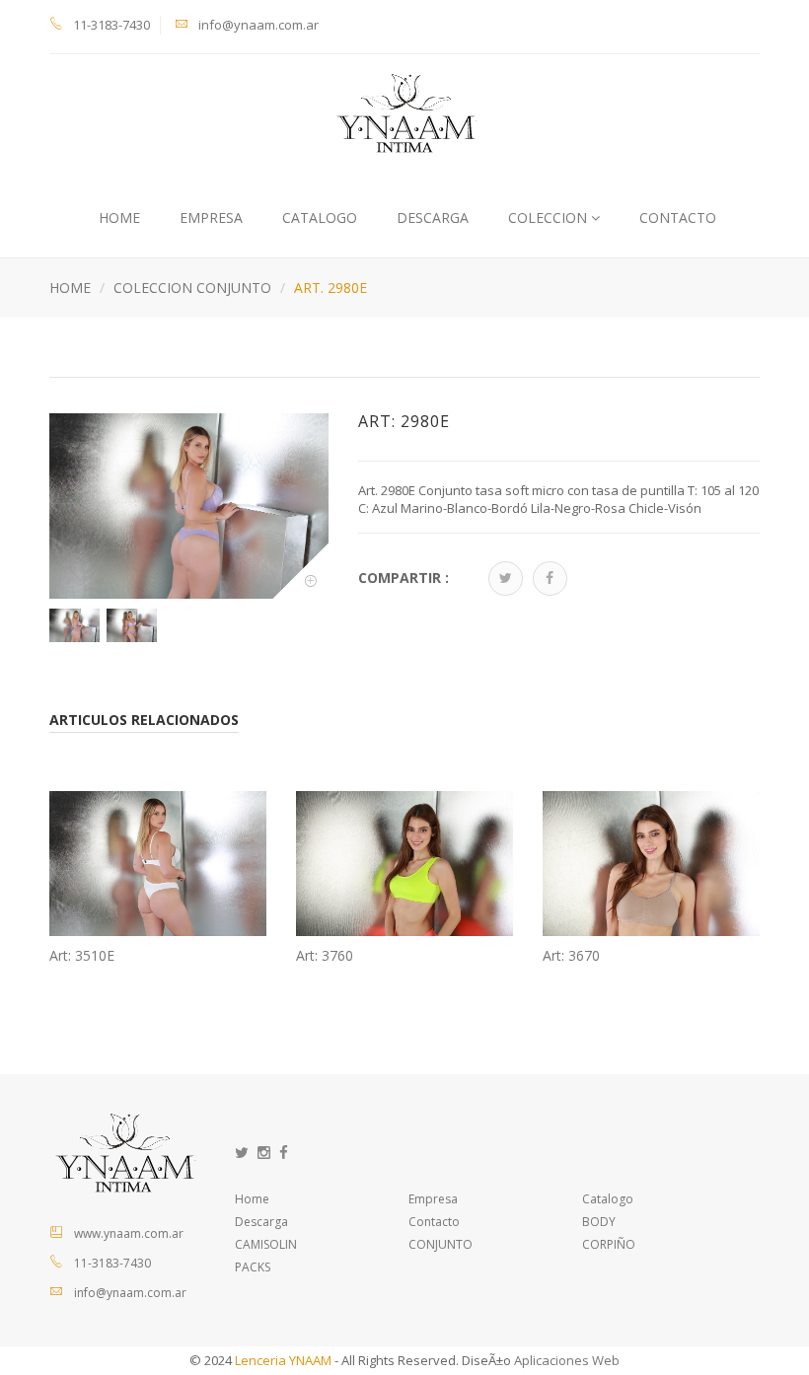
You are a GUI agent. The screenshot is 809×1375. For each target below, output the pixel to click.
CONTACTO (677, 217)
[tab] (71, 625)
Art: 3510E (81, 955)
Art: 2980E (404, 422)
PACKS (252, 1267)
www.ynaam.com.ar (129, 1233)
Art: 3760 (324, 955)
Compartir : (403, 577)
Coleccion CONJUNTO (192, 287)
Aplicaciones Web (567, 1360)
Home (119, 217)
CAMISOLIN (266, 1244)
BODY (599, 1221)
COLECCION (549, 217)
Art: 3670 (571, 955)
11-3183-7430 (111, 25)
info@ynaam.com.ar (258, 25)
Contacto (434, 1221)
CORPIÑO (608, 1244)
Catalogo (319, 217)
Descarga (433, 217)
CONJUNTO (440, 1244)
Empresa (211, 217)
